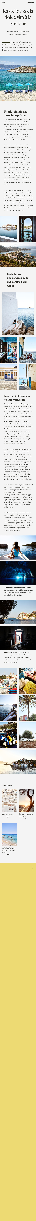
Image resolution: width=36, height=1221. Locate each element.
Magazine (30, 2)
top (32, 869)
